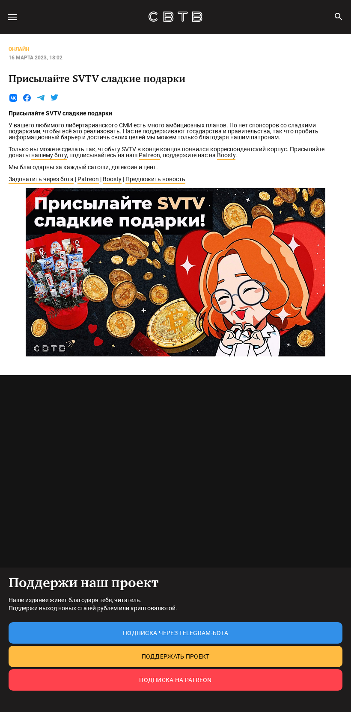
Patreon (149, 155)
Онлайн (19, 49)
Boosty (226, 155)
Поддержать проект (176, 656)
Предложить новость (155, 179)
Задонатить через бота (41, 179)
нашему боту (49, 155)
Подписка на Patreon (175, 680)
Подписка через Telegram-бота (175, 633)
